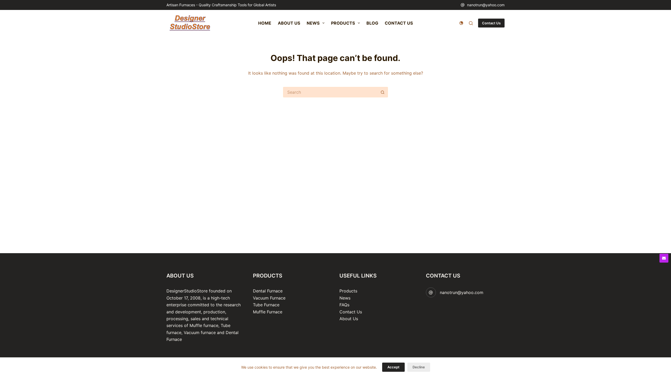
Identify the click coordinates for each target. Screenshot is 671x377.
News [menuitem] (313, 23)
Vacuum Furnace (269, 298)
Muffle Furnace (267, 311)
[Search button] (382, 92)
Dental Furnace (268, 290)
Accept (393, 367)
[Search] (471, 23)
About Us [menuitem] (289, 23)
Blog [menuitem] (372, 23)
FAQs (344, 304)
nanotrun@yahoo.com (486, 5)
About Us (348, 318)
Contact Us (491, 23)
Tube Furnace (266, 304)
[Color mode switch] (461, 23)
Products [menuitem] (343, 23)
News (344, 298)
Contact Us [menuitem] (399, 23)
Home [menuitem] (264, 23)
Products (348, 290)
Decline (419, 367)
